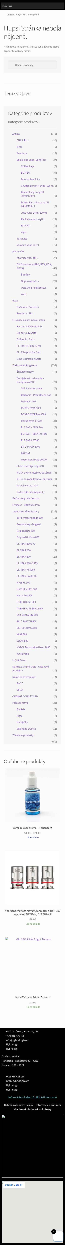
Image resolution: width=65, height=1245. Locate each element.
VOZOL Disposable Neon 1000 (33, 647)
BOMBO (25, 172)
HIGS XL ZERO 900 (27, 589)
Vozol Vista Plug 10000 (34, 459)
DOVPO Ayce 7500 (31, 407)
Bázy (15, 300)
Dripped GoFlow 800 (28, 537)
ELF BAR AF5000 (26, 569)
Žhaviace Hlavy (25, 371)
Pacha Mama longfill (32, 219)
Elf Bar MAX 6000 (30, 446)
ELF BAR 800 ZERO (27, 563)
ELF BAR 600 (24, 550)
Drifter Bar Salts (26, 339)
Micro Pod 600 (24, 595)
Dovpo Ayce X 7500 (31, 420)
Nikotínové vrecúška (23, 677)
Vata (23, 294)
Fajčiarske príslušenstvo (26, 498)
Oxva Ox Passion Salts (29, 358)
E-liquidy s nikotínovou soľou (28, 320)
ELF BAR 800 (24, 556)
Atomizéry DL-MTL (27, 257)
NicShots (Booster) (28, 307)
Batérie (21, 709)
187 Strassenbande (31, 388)
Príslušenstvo (20, 702)
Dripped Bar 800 (26, 530)
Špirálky (25, 274)
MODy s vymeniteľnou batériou (34, 472)
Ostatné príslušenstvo (33, 287)
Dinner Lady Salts (26, 332)
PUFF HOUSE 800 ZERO (30, 608)
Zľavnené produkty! (23, 735)
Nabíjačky (22, 722)
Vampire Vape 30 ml (28, 245)
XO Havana (23, 653)
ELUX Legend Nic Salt (29, 352)
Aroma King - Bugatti (29, 524)
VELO (20, 689)
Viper (24, 232)
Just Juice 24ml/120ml (34, 212)
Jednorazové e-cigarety (25, 511)
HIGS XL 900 (23, 582)
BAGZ (20, 683)
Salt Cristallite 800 (27, 614)
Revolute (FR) (24, 313)
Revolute (22, 153)
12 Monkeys (27, 166)
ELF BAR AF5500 (30, 440)
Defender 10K (28, 401)
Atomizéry (18, 251)
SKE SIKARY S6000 (27, 628)
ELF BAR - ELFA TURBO (34, 433)
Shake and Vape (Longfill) (31, 159)
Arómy (16, 133)
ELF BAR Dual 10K (27, 576)
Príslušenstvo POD (27, 485)
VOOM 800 (22, 640)
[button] (4, 6)
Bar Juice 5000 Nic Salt (29, 326)
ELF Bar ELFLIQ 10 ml (29, 345)
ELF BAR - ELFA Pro (32, 427)
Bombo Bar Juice (30, 179)
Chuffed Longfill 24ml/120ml (37, 185)
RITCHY (25, 225)
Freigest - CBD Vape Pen (26, 505)
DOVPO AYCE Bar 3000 (33, 414)
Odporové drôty (30, 281)
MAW (19, 146)
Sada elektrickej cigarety (30, 492)
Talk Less (22, 238)
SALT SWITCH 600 (26, 621)
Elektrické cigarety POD (30, 466)
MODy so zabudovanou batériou (34, 479)
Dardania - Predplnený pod (36, 395)
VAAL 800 (22, 634)
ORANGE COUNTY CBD (25, 696)
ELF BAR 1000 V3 (26, 543)
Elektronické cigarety (24, 365)
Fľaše (19, 715)
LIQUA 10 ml (19, 660)
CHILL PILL (23, 140)
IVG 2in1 (25, 453)
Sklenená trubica (26, 728)
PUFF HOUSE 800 (26, 602)
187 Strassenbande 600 (30, 517)
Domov (10, 14)
